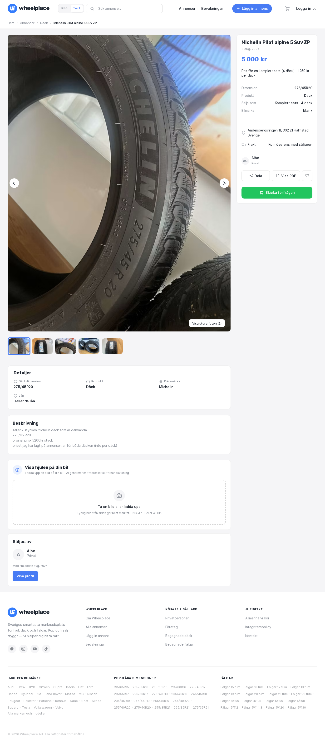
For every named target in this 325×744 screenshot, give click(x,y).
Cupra (58, 687)
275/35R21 (201, 707)
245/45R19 (141, 701)
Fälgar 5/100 (274, 701)
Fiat (81, 687)
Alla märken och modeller (27, 713)
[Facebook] (12, 649)
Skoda (96, 701)
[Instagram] (23, 649)
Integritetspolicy (258, 627)
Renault (60, 701)
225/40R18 (160, 694)
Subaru (13, 707)
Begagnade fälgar (179, 644)
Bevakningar (95, 644)
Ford (90, 687)
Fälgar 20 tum (254, 694)
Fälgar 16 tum (254, 687)
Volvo (59, 707)
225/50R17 (140, 694)
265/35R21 (181, 707)
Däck (44, 23)
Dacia (70, 687)
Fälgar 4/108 (252, 701)
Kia (39, 694)
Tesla (26, 707)
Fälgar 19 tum (230, 694)
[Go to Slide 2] (42, 346)
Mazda (70, 694)
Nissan (92, 694)
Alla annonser (96, 627)
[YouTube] (34, 649)
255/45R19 (161, 701)
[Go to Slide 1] (19, 346)
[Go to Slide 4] (89, 346)
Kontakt (251, 636)
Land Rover (53, 694)
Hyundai (27, 694)
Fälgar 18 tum (300, 687)
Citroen (44, 687)
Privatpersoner (177, 618)
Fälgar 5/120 (275, 707)
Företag (171, 627)
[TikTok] (46, 649)
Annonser (27, 23)
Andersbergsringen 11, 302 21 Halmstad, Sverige (279, 132)
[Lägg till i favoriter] (307, 175)
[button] (287, 8)
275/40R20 (142, 707)
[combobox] (125, 8)
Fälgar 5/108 (296, 701)
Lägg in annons (97, 636)
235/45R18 (179, 694)
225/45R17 (198, 687)
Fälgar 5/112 (229, 707)
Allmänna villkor (257, 618)
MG (81, 694)
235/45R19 (122, 701)
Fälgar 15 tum (230, 687)
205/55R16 (140, 687)
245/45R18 (199, 694)
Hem (11, 23)
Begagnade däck (178, 636)
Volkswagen (43, 707)
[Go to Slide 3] (65, 346)
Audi (11, 687)
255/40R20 (122, 707)
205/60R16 (159, 687)
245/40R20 (181, 701)
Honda (12, 694)
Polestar (30, 701)
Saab (74, 701)
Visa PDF (288, 176)
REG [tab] (64, 8)
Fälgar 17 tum (277, 687)
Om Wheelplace (98, 618)
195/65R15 (121, 687)
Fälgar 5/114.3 (252, 707)
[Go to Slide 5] (112, 346)
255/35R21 (162, 707)
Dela (258, 176)
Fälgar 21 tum (278, 694)
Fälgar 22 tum (301, 694)
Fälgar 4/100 (230, 701)
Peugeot (14, 701)
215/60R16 (178, 687)
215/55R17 (121, 694)
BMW (21, 687)
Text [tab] (77, 8)
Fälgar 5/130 (297, 707)
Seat (84, 701)
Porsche (45, 701)
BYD (32, 687)
